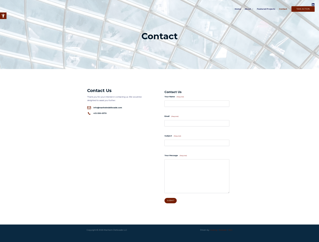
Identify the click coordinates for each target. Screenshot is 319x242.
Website (223, 230)
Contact (283, 9)
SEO (230, 230)
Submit (170, 200)
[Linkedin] (313, 4)
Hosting (213, 230)
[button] (3, 15)
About (248, 9)
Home (238, 9)
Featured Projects (266, 9)
